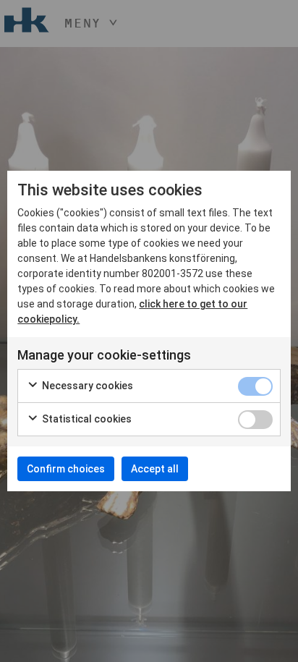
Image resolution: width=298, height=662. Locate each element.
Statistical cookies (86, 419)
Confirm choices (66, 469)
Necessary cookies (86, 385)
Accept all (155, 469)
